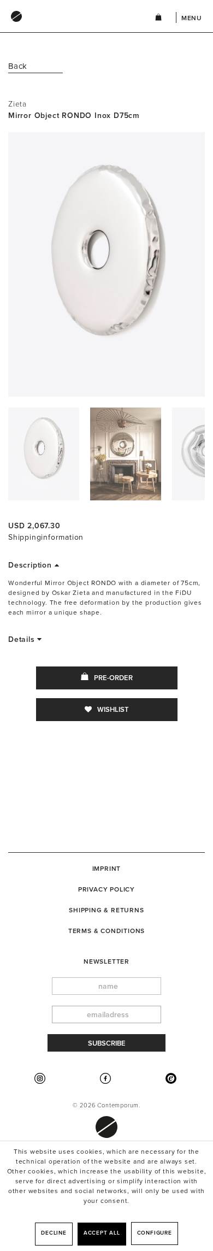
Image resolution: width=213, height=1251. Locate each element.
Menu (191, 18)
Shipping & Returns (106, 910)
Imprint (106, 868)
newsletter (106, 961)
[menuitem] (70, 27)
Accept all (102, 1233)
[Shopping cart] (158, 19)
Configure (154, 1233)
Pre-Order (113, 678)
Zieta (17, 104)
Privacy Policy (106, 889)
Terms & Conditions (106, 931)
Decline (54, 1233)
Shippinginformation (46, 537)
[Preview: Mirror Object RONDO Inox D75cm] (43, 454)
